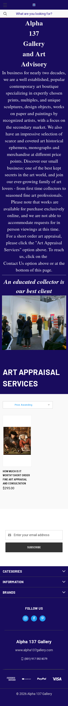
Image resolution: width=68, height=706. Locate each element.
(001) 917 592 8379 (35, 658)
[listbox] (33, 404)
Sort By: (9, 404)
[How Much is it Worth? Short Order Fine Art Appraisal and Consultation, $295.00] (17, 441)
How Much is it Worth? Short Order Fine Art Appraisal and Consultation (16, 477)
